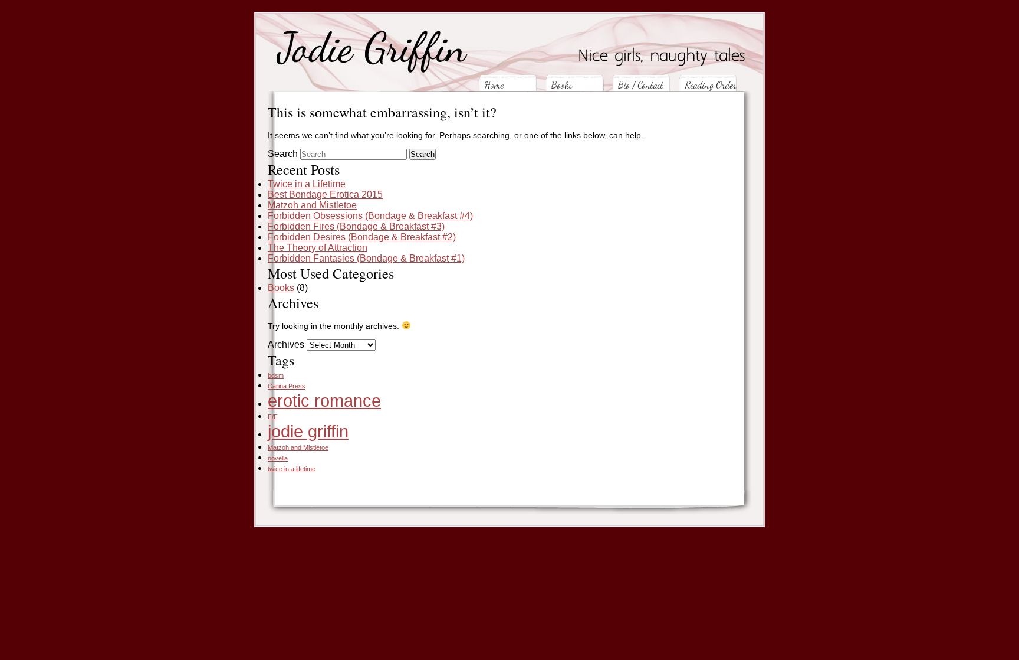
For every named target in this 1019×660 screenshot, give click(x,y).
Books (562, 84)
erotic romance (324, 400)
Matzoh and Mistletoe (312, 205)
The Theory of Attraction (317, 248)
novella (278, 458)
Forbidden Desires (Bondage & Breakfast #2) (362, 237)
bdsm (276, 375)
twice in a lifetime (291, 468)
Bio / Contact (640, 84)
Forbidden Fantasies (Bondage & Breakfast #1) (366, 258)
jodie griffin (308, 431)
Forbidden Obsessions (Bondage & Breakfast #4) (370, 216)
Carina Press (286, 386)
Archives (286, 344)
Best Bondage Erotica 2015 (325, 194)
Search (283, 154)
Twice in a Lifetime (307, 184)
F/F (273, 416)
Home (494, 84)
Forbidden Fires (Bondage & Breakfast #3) (356, 226)
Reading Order (711, 84)
